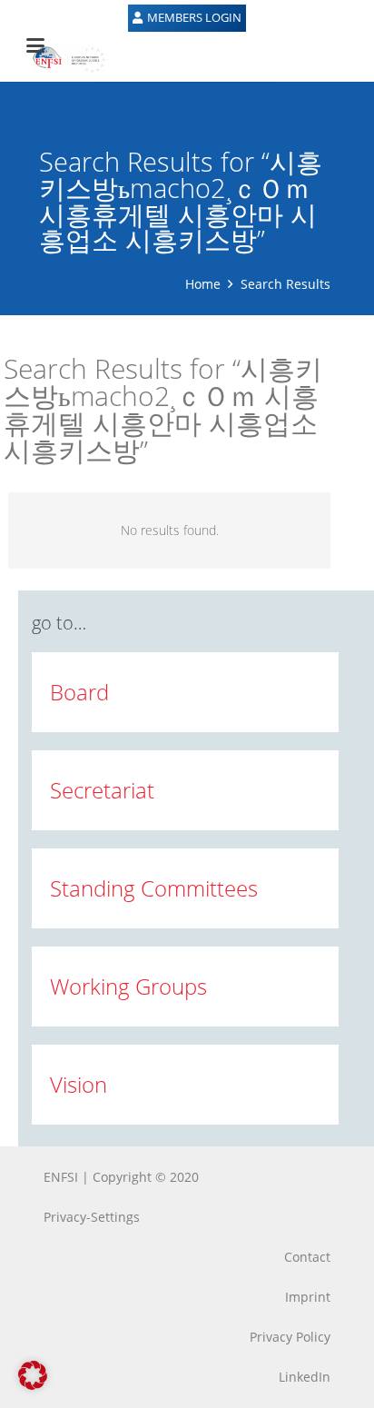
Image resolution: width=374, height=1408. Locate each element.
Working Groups (128, 986)
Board (79, 692)
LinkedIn (304, 1376)
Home (203, 284)
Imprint (307, 1296)
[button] (32, 1375)
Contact (307, 1256)
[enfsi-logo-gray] (60, 59)
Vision (78, 1084)
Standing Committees (154, 888)
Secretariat (102, 790)
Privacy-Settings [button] (92, 1216)
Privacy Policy (290, 1336)
